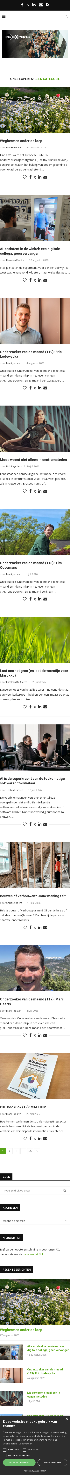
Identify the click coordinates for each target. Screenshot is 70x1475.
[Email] (41, 5)
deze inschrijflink (33, 1254)
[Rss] (47, 5)
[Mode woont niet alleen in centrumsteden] (35, 429)
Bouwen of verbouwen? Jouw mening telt (33, 896)
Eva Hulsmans (13, 147)
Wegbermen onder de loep (21, 141)
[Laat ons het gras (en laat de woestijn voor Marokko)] (35, 640)
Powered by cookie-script (35, 1471)
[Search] (66, 16)
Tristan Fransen (14, 790)
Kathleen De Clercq (16, 682)
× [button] (66, 1419)
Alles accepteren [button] (19, 1462)
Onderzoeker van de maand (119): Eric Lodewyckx (45, 1371)
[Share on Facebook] (30, 177)
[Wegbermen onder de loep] (35, 110)
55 (30, 1151)
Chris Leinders (14, 903)
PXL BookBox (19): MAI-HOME (24, 1107)
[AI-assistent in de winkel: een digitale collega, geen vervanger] (35, 218)
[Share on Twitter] (34, 177)
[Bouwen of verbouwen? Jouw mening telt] (35, 865)
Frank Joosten (13, 363)
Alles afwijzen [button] (52, 1462)
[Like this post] (25, 177)
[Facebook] (22, 5)
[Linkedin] (34, 5)
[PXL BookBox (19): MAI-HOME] (35, 1076)
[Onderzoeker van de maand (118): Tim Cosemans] (35, 532)
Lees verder (25, 1443)
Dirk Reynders (14, 466)
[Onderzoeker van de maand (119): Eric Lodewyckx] (35, 321)
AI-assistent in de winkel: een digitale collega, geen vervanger (48, 1348)
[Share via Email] (45, 177)
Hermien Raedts (15, 260)
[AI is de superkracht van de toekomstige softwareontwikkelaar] (35, 747)
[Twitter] (27, 4)
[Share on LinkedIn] (39, 177)
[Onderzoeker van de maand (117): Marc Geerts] (35, 968)
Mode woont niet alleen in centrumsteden (33, 460)
